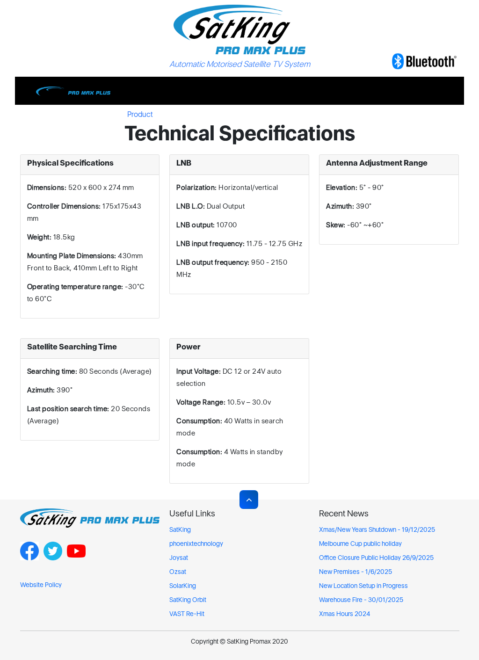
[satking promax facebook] (29, 557)
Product (140, 114)
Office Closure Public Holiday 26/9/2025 (376, 557)
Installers (440, 114)
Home (100, 114)
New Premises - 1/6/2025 (355, 571)
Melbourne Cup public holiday (360, 543)
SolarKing (182, 585)
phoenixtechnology (196, 543)
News (293, 114)
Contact (333, 114)
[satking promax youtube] (76, 557)
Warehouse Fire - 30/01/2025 (361, 599)
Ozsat (177, 571)
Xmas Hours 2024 (344, 613)
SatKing (180, 529)
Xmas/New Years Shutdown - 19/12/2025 (377, 529)
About (224, 114)
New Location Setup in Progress (363, 585)
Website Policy (41, 584)
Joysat (178, 557)
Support (184, 114)
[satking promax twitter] (53, 557)
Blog (259, 114)
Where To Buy (386, 114)
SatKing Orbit (187, 599)
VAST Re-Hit (186, 613)
